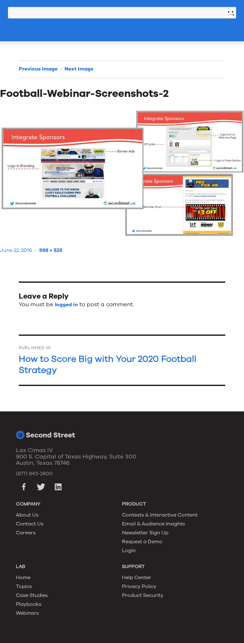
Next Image (78, 68)
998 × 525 (50, 250)
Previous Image (38, 68)
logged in (66, 304)
